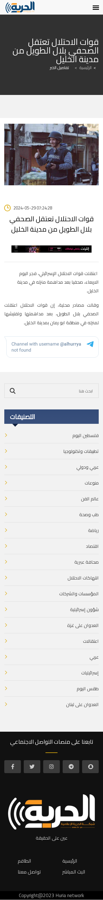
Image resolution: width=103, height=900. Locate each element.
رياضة (93, 530)
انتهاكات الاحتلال (83, 577)
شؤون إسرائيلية (84, 609)
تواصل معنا (29, 871)
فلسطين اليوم (85, 435)
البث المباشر (73, 871)
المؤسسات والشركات (79, 593)
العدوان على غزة (83, 625)
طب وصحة (89, 514)
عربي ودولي (87, 467)
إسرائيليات (90, 672)
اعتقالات (91, 641)
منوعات (92, 482)
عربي (94, 657)
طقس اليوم (88, 688)
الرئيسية (83, 67)
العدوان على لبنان (82, 704)
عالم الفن (90, 498)
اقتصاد (92, 546)
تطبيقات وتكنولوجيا (81, 451)
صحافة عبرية (86, 562)
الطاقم (24, 861)
